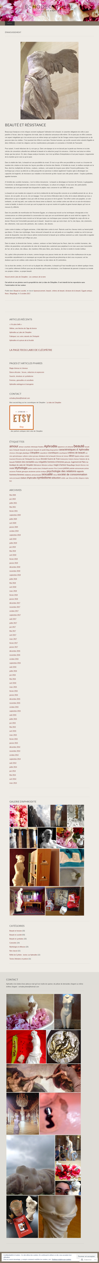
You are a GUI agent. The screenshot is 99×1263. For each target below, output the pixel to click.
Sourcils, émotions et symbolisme (21, 376)
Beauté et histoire (15, 931)
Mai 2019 (12, 551)
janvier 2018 (13, 599)
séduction (56, 478)
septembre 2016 (15, 663)
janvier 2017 (13, 647)
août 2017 (12, 619)
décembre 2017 (14, 603)
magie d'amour (59, 465)
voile (67, 478)
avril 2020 (12, 523)
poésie (66, 468)
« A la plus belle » (15, 324)
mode (11, 468)
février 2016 (13, 691)
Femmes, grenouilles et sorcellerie (21, 380)
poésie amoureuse (77, 468)
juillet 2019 (13, 543)
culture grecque (33, 456)
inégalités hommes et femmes (51, 462)
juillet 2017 (13, 623)
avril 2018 (12, 587)
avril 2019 (12, 555)
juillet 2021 (13, 503)
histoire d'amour (73, 459)
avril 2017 (12, 635)
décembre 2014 (14, 747)
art (66, 447)
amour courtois (24, 447)
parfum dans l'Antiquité (40, 468)
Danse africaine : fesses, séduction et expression (26, 372)
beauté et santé (40, 450)
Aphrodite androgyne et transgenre (21, 384)
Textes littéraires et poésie (18, 959)
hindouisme (64, 459)
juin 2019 (12, 547)
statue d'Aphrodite (28, 478)
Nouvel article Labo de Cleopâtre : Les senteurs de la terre (25, 277)
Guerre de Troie (53, 459)
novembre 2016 (14, 655)
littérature (37, 465)
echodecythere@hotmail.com (19, 398)
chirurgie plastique (22, 453)
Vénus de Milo (73, 478)
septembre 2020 (15, 515)
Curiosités (12, 943)
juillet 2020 (13, 519)
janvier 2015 (13, 743)
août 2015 (12, 715)
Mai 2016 (12, 679)
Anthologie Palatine (37, 447)
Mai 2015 (12, 727)
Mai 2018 (12, 583)
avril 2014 (12, 779)
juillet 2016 (13, 671)
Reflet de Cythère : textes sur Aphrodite (23, 955)
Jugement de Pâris (78, 462)
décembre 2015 (14, 699)
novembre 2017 (14, 607)
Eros (34, 459)
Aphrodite (50, 446)
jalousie (67, 462)
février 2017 (13, 643)
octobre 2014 (13, 755)
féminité (44, 459)
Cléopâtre (34, 453)
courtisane (63, 453)
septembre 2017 (15, 615)
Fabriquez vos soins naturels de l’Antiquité (24, 336)
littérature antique (47, 465)
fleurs (7, 293)
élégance (82, 478)
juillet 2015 (13, 719)
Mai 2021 (12, 507)
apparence (61, 447)
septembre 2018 (15, 575)
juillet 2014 (13, 767)
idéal (36, 462)
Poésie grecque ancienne (25, 471)
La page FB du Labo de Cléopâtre (30, 349)
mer (87, 465)
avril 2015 (12, 731)
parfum (30, 468)
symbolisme (44, 477)
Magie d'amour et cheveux (18, 368)
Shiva (55, 475)
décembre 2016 (14, 651)
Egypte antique (86, 291)
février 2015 (13, 739)
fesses (38, 459)
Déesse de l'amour (62, 456)
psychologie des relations (61, 471)
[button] (18, 816)
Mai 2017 (12, 631)
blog (48, 450)
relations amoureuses (33, 475)
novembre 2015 (14, 703)
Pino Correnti (58, 468)
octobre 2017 (13, 611)
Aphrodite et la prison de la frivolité (21, 340)
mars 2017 (13, 639)
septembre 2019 (15, 535)
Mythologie (21, 467)
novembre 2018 (14, 571)
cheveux (12, 453)
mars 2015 (13, 735)
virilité (63, 478)
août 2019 (12, 539)
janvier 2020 (13, 527)
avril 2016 (12, 683)
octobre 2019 (13, 531)
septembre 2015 (15, 711)
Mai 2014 (12, 775)
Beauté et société (20, 291)
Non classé (13, 951)
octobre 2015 (13, 707)
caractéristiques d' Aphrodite (74, 449)
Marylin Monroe (80, 465)
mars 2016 (13, 687)
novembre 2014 (14, 751)
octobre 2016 (13, 659)
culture (25, 456)
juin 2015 (12, 723)
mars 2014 (13, 783)
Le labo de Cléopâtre (53, 402)
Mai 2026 (12, 495)
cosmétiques (53, 453)
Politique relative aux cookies (61, 1259)
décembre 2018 (14, 567)
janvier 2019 (13, 563)
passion (51, 468)
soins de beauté (14, 478)
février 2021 (13, 511)
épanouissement (39, 291)
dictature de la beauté (73, 291)
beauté (48, 291)
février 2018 (13, 595)
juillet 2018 (13, 579)
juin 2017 (12, 627)
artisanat (70, 447)
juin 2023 (12, 499)
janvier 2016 (13, 695)
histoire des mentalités (24, 462)
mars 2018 (13, 591)
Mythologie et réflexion (17, 947)
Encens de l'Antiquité (24, 459)
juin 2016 (12, 675)
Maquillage (13, 293)
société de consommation (72, 474)
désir (71, 456)
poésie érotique (41, 471)
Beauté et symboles (16, 939)
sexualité (47, 474)
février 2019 (13, 559)
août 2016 (12, 667)
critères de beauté (58, 291)
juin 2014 (12, 771)
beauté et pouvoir (26, 450)
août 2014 (12, 763)
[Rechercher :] (91, 23)
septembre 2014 (15, 759)
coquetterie (43, 453)
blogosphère (54, 450)
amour (13, 446)
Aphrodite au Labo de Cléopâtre (20, 332)
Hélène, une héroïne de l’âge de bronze (23, 328)
